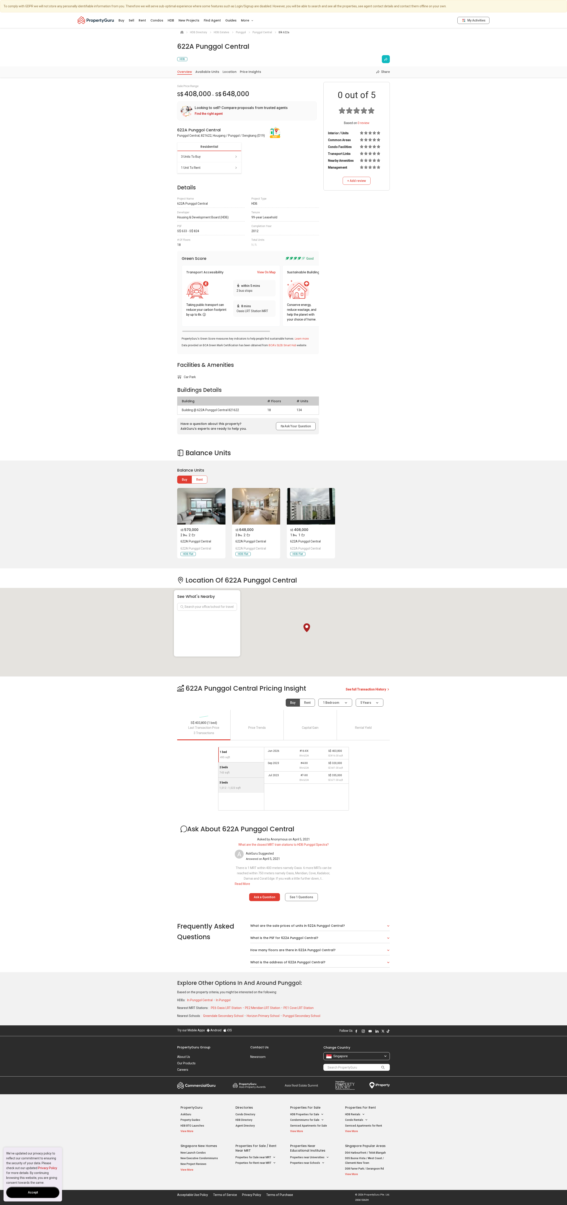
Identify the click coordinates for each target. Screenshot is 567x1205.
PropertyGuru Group (193, 1047)
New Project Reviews (193, 1164)
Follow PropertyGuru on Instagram (363, 1031)
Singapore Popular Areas (365, 1146)
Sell (131, 20)
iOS (229, 1030)
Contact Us (259, 1047)
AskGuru (186, 1114)
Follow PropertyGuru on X (383, 1031)
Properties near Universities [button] (307, 1157)
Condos (156, 20)
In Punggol (223, 1000)
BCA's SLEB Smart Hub (282, 345)
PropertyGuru (191, 1107)
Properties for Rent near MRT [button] (253, 1162)
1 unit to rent (190, 167)
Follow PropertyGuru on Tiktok (388, 1031)
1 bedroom (331, 702)
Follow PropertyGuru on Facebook (356, 1031)
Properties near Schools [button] (305, 1162)
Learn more (302, 338)
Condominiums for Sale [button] (305, 1119)
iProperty (379, 1085)
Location (230, 72)
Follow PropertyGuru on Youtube (370, 1031)
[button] (306, 627)
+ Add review (356, 181)
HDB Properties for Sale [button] (305, 1114)
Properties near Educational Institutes (307, 1148)
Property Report (345, 1085)
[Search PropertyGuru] (383, 1067)
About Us (183, 1057)
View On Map (266, 272)
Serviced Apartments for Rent (363, 1125)
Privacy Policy (47, 1168)
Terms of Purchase (279, 1195)
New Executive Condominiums (199, 1158)
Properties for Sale (305, 1107)
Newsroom (258, 1057)
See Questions (301, 897)
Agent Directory (245, 1125)
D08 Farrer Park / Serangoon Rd (364, 1168)
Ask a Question (264, 897)
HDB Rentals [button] (353, 1114)
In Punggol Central (200, 1000)
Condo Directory (245, 1114)
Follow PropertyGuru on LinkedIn (377, 1031)
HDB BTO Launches (192, 1125)
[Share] (386, 59)
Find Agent (212, 20)
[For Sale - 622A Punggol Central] (201, 506)
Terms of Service (225, 1195)
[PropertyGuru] (96, 20)
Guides (231, 20)
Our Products (186, 1063)
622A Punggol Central (196, 541)
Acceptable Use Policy (192, 1195)
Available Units (207, 72)
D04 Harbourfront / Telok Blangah (365, 1152)
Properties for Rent (360, 1107)
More (245, 20)
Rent (142, 20)
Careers (182, 1069)
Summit (301, 1085)
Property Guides (190, 1119)
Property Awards (249, 1085)
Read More (242, 884)
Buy (121, 20)
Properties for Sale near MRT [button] (253, 1157)
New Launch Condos (193, 1152)
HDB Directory (243, 1119)
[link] (247, 110)
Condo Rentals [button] (354, 1119)
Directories (244, 1107)
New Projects (189, 20)
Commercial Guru (196, 1085)
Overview (184, 72)
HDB (171, 20)
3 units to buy (191, 156)
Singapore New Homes (199, 1146)
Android (215, 1030)
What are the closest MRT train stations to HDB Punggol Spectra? (283, 844)
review (363, 123)
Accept (33, 1192)
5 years (365, 702)
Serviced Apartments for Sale (308, 1125)
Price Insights (250, 72)
